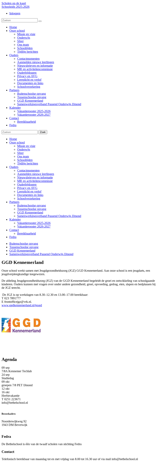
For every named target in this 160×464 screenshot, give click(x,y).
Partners (14, 202)
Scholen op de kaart (14, 3)
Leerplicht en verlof (29, 191)
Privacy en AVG (27, 188)
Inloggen (14, 13)
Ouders (13, 167)
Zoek (43, 132)
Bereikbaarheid (26, 233)
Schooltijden (25, 160)
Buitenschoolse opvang (31, 205)
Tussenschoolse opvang (31, 209)
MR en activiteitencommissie (35, 181)
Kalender (15, 219)
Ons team (23, 156)
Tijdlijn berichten (27, 163)
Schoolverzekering (28, 198)
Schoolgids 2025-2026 (15, 6)
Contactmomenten (28, 170)
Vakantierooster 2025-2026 (34, 223)
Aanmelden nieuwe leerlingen (35, 174)
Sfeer (20, 153)
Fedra (12, 237)
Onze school (17, 142)
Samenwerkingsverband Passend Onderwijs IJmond (49, 216)
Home (13, 139)
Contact (14, 230)
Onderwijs (23, 149)
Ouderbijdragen (26, 184)
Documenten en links (30, 195)
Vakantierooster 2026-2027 (34, 226)
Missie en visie (26, 146)
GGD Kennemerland (30, 212)
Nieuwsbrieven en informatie (35, 177)
